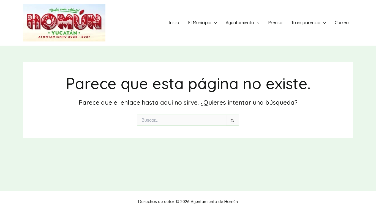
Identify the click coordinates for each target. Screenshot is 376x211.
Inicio (174, 22)
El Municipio (199, 22)
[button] (214, 22)
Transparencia (305, 22)
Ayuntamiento (240, 22)
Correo (342, 22)
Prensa (275, 22)
